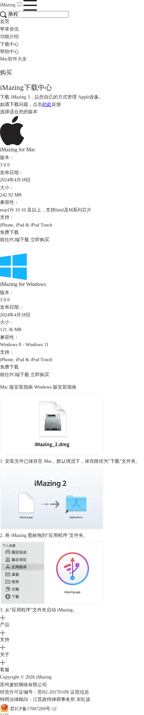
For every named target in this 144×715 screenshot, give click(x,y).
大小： (7, 187)
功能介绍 (9, 36)
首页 (4, 21)
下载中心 (9, 44)
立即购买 (39, 239)
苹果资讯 (9, 29)
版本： (7, 157)
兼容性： (9, 202)
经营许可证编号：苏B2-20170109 (34, 692)
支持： (7, 217)
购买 (6, 72)
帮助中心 (9, 51)
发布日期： (11, 172)
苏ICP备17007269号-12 (33, 708)
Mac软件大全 (13, 58)
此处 (47, 104)
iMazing (8, 4)
